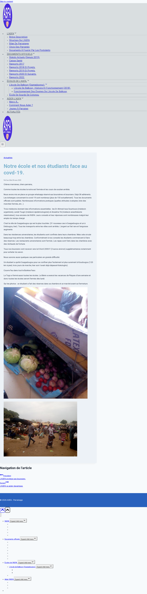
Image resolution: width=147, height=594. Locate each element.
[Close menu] (0, 515)
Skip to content (6, 1)
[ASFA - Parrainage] (7, 28)
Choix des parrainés (19, 46)
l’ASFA (7, 521)
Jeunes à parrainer (18, 108)
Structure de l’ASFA (19, 40)
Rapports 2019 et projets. (22, 70)
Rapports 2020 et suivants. (22, 74)
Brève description (18, 37)
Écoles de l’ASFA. (11, 563)
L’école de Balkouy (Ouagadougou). (22, 567)
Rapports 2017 (16, 64)
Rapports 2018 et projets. (22, 67)
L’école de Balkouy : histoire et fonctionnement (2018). (42, 88)
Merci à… (14, 101)
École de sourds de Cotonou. (24, 94)
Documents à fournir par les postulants (29, 50)
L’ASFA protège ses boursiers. (13, 477)
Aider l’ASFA (9, 579)
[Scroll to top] (2, 510)
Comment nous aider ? (21, 105)
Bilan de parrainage (19, 43)
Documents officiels (12, 539)
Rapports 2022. (17, 77)
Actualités (13, 111)
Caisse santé (15, 60)
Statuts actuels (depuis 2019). (24, 57)
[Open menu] (2, 144)
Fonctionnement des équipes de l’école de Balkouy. (40, 91)
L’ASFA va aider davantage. (11, 484)
